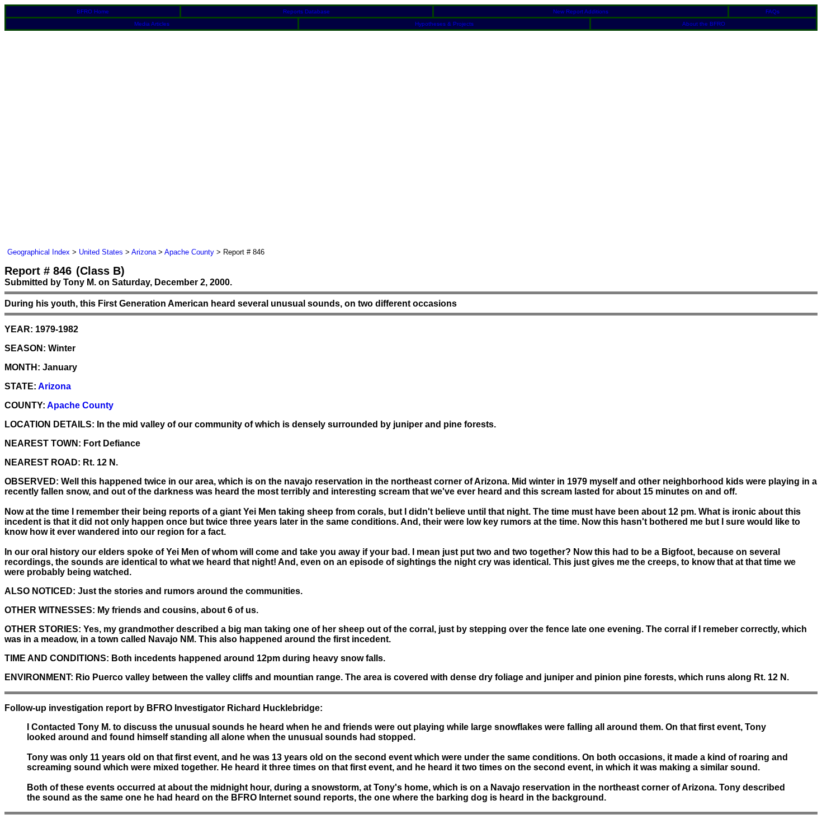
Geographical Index (38, 252)
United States (101, 252)
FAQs (773, 11)
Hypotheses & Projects (444, 24)
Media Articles (151, 24)
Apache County (189, 252)
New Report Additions (580, 11)
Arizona (143, 252)
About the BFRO (703, 24)
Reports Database (306, 11)
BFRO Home (93, 11)
